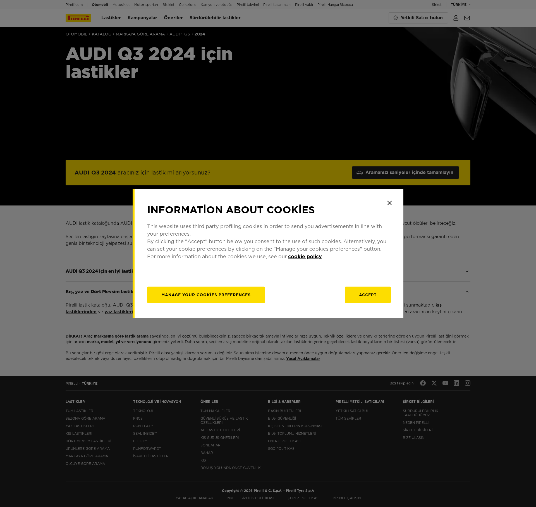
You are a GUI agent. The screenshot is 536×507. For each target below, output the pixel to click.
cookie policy (305, 256)
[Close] (389, 203)
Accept (368, 294)
